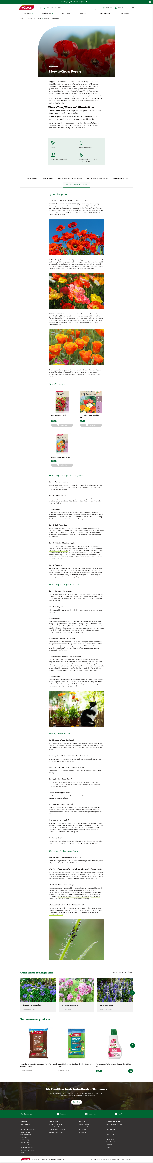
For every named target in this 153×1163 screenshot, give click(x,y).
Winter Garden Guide (55, 1124)
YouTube (121, 1114)
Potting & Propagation (27, 1129)
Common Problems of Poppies (76, 184)
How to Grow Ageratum (69, 1005)
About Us (106, 1159)
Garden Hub (46, 13)
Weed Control (24, 1142)
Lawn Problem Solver (84, 1127)
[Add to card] (130, 1071)
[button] (122, 972)
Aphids (51, 908)
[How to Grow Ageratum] (76, 990)
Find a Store (110, 1134)
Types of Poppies (31, 178)
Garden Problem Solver (56, 1132)
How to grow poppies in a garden (70, 178)
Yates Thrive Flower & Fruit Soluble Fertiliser (64, 557)
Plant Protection (25, 1132)
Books (22, 1152)
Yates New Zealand (96, 1159)
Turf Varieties (82, 1129)
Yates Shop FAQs (112, 1142)
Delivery (109, 1144)
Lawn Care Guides (83, 1124)
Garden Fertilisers (25, 1134)
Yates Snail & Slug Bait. (71, 863)
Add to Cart (63, 425)
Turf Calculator (82, 1132)
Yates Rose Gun (91, 879)
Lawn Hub (66, 13)
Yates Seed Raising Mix (63, 626)
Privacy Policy (114, 1159)
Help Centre (124, 13)
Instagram (92, 1114)
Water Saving (24, 1140)
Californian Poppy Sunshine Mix (90, 416)
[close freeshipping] (150, 2)
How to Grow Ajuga (106, 1005)
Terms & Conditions (126, 1159)
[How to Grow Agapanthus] (38, 990)
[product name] (62, 402)
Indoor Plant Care (25, 1124)
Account (120, 7)
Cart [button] (132, 7)
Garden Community (86, 13)
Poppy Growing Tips (120, 178)
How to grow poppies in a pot (97, 178)
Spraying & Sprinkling (27, 1150)
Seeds (22, 1127)
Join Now (76, 1102)
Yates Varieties (48, 178)
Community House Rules (114, 1124)
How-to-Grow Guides (55, 1127)
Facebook (63, 1114)
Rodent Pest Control (26, 1147)
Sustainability (105, 13)
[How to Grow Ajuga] (115, 990)
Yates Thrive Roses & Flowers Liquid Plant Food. (80, 670)
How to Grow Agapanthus (32, 1005)
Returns (109, 1147)
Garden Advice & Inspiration (57, 1129)
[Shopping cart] (129, 8)
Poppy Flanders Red (58, 415)
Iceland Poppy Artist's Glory (61, 457)
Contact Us (110, 1132)
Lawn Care (23, 1137)
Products (27, 13)
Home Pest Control (26, 1145)
